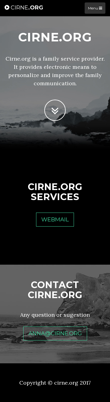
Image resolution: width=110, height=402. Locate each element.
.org (27, 7)
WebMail (55, 219)
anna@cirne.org (55, 333)
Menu (93, 8)
